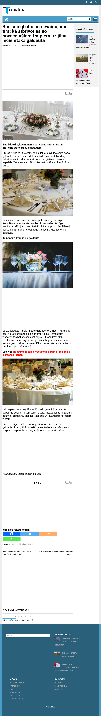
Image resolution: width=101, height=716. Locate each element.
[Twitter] (30, 534)
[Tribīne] (6, 19)
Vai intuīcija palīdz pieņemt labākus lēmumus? (67, 642)
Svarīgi (30, 544)
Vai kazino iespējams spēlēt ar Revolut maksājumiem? (67, 667)
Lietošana (58, 683)
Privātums (59, 689)
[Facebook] (12, 534)
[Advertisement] (37, 68)
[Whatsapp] (12, 539)
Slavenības (15, 692)
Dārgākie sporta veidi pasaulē (69, 654)
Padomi (23, 544)
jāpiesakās (22, 620)
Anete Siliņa (30, 45)
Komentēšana (60, 686)
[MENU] (95, 19)
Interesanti (15, 544)
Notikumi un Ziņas (18, 699)
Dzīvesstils (15, 695)
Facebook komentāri (25, 617)
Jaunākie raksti (17, 683)
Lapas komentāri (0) (9, 617)
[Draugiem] (48, 534)
